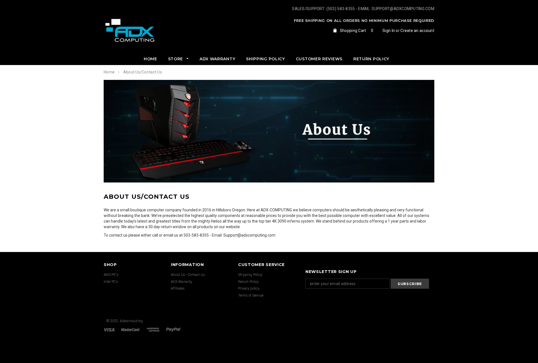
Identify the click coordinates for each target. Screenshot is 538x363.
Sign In (388, 30)
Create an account (417, 30)
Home (109, 72)
